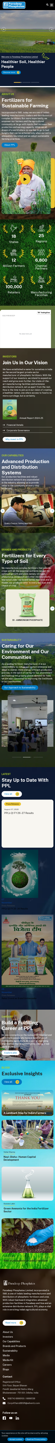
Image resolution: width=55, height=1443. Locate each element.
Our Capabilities (11, 1341)
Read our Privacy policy (36, 1439)
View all (8, 794)
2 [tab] (24, 758)
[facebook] (4, 1418)
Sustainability (10, 1350)
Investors (8, 1336)
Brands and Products (14, 1346)
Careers (7, 1364)
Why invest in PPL (14, 439)
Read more (10, 1322)
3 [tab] (35, 758)
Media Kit (8, 1360)
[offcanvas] (52, 5)
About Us (8, 1332)
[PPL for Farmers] (27, 526)
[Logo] (14, 5)
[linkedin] (17, 1418)
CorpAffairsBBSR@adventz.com (24, 1403)
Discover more (9, 73)
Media (6, 1355)
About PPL (9, 145)
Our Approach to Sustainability (20, 687)
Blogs (6, 1369)
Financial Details (14, 425)
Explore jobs (10, 1053)
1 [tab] (13, 758)
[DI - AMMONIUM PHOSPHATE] (27, 626)
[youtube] (10, 1418)
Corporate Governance (18, 430)
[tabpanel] (27, 724)
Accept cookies (15, 1439)
